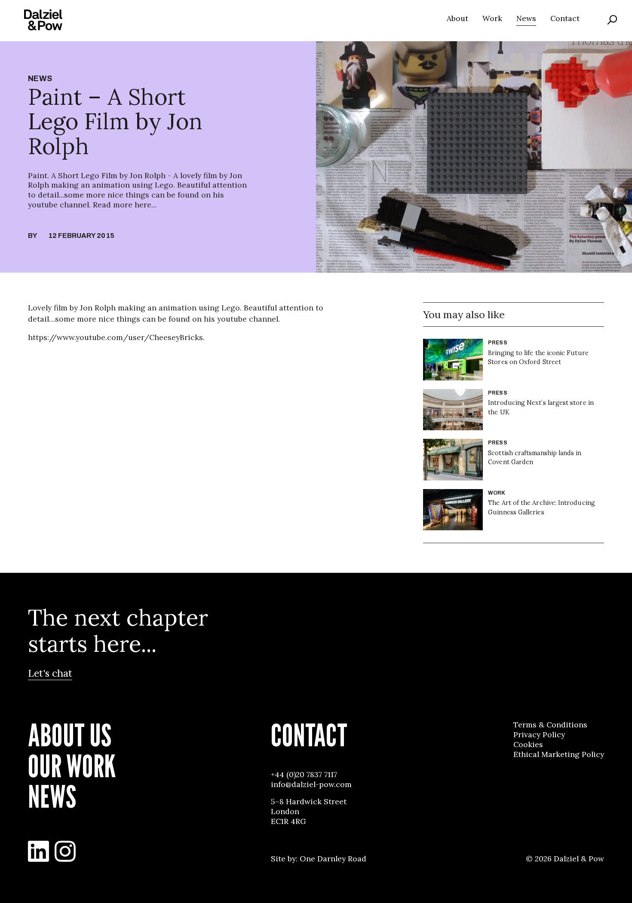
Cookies (528, 744)
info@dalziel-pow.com (311, 784)
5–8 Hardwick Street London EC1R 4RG (309, 811)
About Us (69, 735)
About (457, 18)
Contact (565, 18)
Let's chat (50, 673)
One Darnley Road (333, 858)
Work (492, 18)
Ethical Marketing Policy (558, 754)
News (526, 18)
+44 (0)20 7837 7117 (304, 774)
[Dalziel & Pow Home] (43, 19)
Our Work (72, 766)
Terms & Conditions (550, 725)
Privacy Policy (539, 734)
